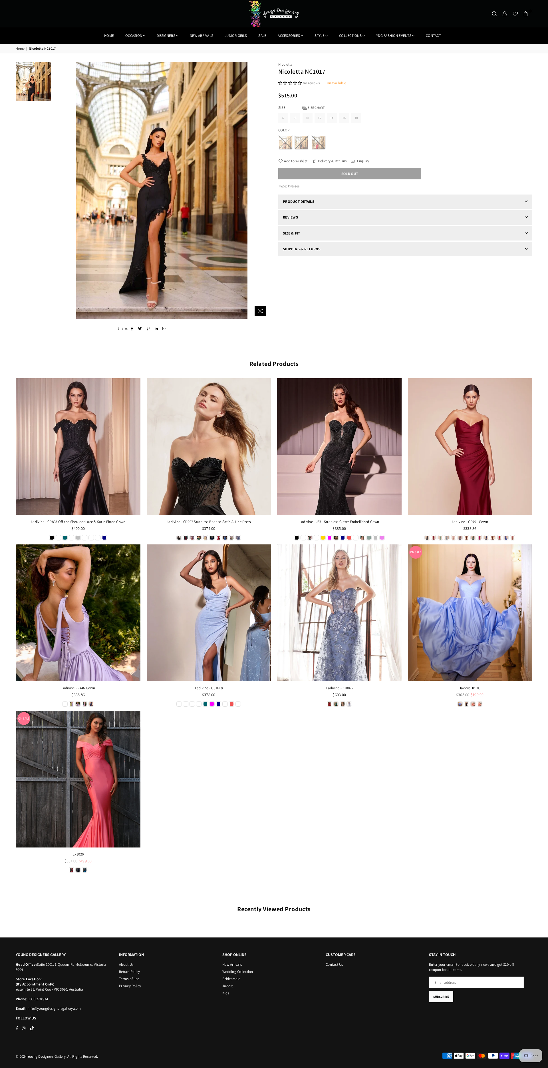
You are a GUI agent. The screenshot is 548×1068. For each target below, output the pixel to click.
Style (319, 35)
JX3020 (78, 854)
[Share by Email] (164, 328)
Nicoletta (285, 64)
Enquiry (362, 161)
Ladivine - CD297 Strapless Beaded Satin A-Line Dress (209, 521)
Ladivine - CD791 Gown (470, 521)
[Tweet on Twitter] (140, 328)
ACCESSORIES (289, 35)
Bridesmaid (231, 978)
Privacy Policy (130, 985)
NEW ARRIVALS (201, 35)
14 (332, 118)
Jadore (227, 985)
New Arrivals (232, 964)
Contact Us (334, 964)
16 (344, 118)
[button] (290, 83)
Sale (262, 35)
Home (109, 35)
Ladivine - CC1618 (209, 688)
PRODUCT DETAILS (298, 201)
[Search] (494, 13)
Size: (301, 107)
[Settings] (505, 13)
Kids (225, 993)
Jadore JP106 (469, 688)
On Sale (415, 552)
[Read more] (260, 311)
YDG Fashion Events (393, 35)
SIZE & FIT (291, 233)
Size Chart (316, 107)
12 (319, 118)
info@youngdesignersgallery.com (54, 1008)
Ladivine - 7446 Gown (78, 688)
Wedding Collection (237, 971)
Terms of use (129, 978)
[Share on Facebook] (132, 328)
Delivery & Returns (331, 161)
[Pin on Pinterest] (148, 328)
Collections (350, 35)
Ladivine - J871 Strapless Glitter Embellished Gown (339, 521)
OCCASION (133, 35)
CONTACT (433, 35)
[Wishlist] (515, 13)
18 (356, 118)
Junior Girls (236, 35)
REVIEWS (290, 217)
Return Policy (129, 971)
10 (307, 118)
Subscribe (441, 997)
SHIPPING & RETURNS (302, 249)
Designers (166, 35)
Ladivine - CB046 (339, 688)
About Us (126, 964)
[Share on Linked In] (156, 328)
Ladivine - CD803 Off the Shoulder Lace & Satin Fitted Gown (78, 521)
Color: (284, 130)
